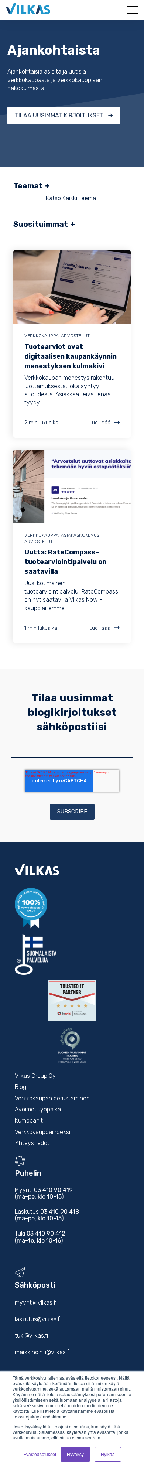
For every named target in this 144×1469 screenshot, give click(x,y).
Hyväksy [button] (75, 1454)
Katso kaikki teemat (72, 198)
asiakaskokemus (80, 535)
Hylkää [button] (108, 1454)
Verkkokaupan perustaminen (52, 1098)
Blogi (21, 1086)
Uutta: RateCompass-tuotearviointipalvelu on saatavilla (65, 561)
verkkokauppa (41, 335)
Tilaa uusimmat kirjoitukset (59, 115)
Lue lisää (99, 423)
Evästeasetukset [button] (39, 1454)
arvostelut (75, 335)
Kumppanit (29, 1120)
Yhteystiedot (32, 1143)
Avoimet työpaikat (39, 1109)
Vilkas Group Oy (35, 1075)
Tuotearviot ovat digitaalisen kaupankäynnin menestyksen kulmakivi (70, 356)
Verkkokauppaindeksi (42, 1131)
